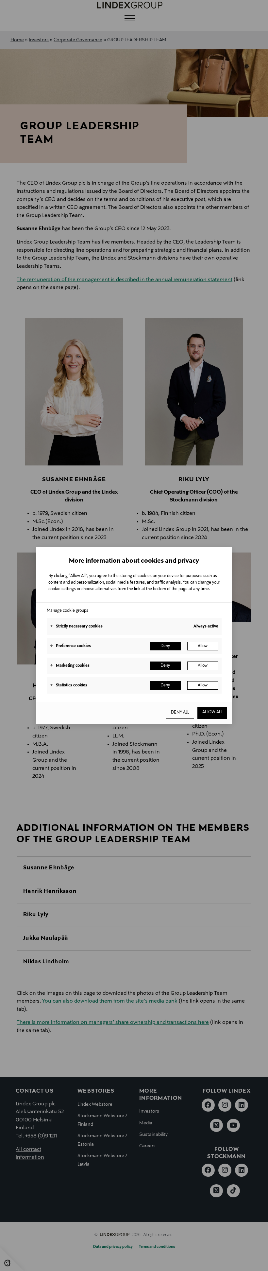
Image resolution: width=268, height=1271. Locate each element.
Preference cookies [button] (70, 646)
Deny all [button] (180, 712)
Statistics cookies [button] (68, 685)
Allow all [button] (212, 712)
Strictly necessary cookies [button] (76, 626)
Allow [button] (203, 646)
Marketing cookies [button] (70, 666)
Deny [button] (165, 646)
